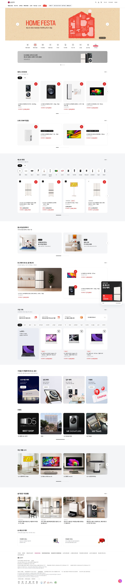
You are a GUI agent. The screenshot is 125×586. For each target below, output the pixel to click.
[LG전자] (11, 2)
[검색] (96, 2)
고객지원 (20, 5)
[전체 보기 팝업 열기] (105, 38)
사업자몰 (115, 2)
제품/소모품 (10, 5)
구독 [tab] (25, 77)
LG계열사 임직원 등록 (74, 553)
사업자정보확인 (40, 571)
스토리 (31, 5)
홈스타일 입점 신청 (21, 554)
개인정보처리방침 (37, 553)
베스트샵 (35, 5)
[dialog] (111, 293)
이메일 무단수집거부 (29, 553)
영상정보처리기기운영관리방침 (56, 553)
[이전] (17, 24)
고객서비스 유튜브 (20, 578)
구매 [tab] (20, 77)
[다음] (107, 24)
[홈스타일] (44, 6)
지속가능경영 (110, 2)
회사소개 (105, 2)
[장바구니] (101, 2)
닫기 (103, 303)
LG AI (39, 5)
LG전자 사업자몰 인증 (93, 553)
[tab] (60, 64)
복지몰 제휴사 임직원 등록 (83, 553)
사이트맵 (19, 553)
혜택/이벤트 (26, 5)
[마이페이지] (98, 2)
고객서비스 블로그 (27, 578)
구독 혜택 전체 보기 (92, 317)
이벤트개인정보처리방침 (46, 553)
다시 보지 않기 (118, 303)
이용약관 (23, 553)
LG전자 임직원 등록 (66, 553)
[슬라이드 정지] (100, 38)
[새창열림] (51, 5)
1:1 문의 (32, 560)
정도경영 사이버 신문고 (102, 553)
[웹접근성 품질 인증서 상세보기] (55, 582)
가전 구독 (16, 5)
